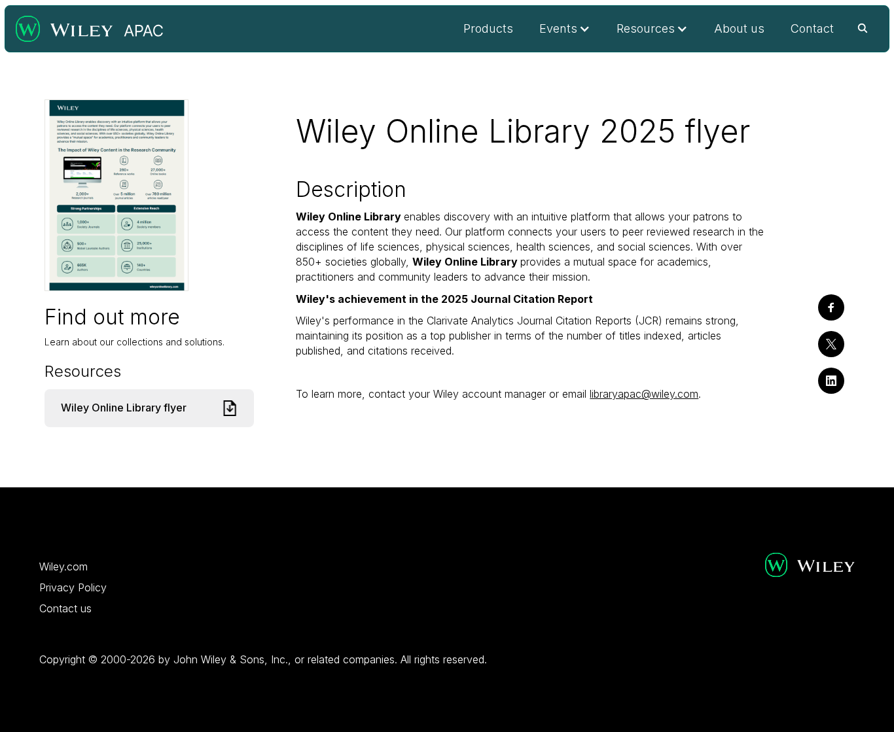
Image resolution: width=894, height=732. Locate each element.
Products (488, 28)
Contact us (65, 608)
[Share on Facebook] (831, 307)
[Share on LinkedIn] (831, 381)
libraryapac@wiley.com (644, 393)
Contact (812, 28)
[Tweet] (831, 344)
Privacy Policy (73, 587)
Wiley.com (63, 566)
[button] (564, 29)
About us (739, 28)
